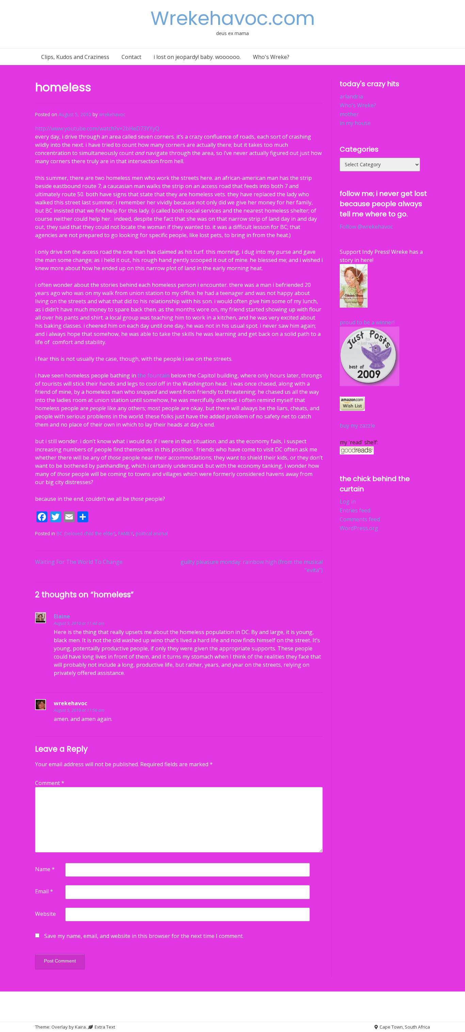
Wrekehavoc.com (232, 18)
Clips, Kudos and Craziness (75, 57)
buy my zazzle (357, 425)
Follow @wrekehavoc (366, 226)
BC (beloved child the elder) (86, 533)
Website (45, 914)
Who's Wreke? (271, 57)
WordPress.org (359, 528)
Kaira (80, 1027)
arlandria (351, 96)
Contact (131, 57)
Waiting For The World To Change (79, 562)
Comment (49, 783)
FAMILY (125, 533)
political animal (152, 533)
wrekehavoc (112, 114)
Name (45, 869)
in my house (355, 123)
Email (44, 891)
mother (349, 114)
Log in (348, 501)
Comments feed (360, 519)
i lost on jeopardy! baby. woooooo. (197, 57)
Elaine (62, 616)
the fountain (154, 375)
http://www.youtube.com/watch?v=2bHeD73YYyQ (97, 128)
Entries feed (355, 510)
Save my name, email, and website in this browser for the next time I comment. (144, 936)
